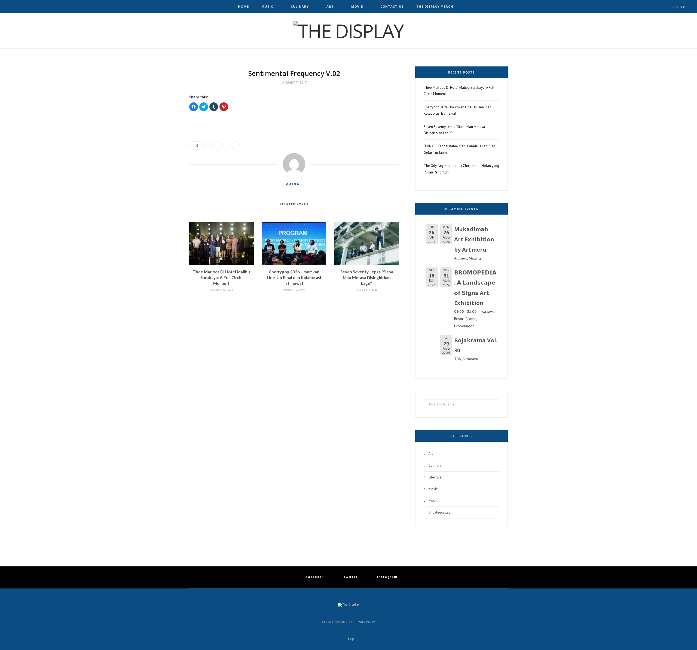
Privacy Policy (364, 622)
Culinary (300, 6)
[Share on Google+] (226, 145)
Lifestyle (435, 477)
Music (267, 6)
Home (243, 6)
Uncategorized (440, 512)
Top (350, 638)
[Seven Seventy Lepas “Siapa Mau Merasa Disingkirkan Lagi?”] (366, 243)
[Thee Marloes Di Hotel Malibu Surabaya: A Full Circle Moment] (221, 243)
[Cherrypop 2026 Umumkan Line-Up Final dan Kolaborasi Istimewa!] (294, 243)
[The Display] (348, 30)
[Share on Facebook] (208, 145)
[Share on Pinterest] (236, 145)
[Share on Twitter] (217, 145)
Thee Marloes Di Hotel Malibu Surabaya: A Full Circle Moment (221, 277)
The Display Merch (434, 6)
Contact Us (392, 6)
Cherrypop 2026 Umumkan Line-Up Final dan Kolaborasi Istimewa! (294, 277)
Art (330, 6)
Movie (357, 6)
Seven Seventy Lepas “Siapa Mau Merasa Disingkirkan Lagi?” (366, 277)
